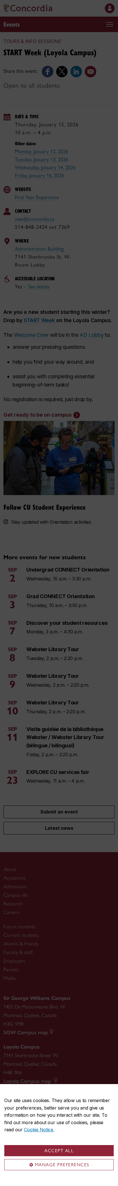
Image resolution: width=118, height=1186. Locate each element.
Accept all (59, 1150)
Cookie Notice (38, 1129)
